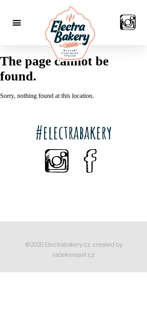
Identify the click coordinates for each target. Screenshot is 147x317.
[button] (16, 22)
